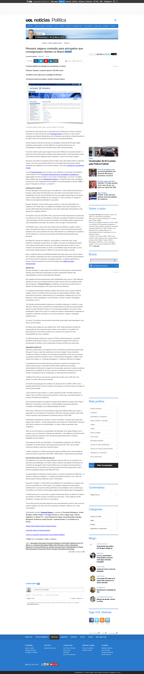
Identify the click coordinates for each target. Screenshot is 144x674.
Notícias (62, 1)
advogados (34, 543)
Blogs (92, 538)
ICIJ (81, 543)
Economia (49, 26)
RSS (47, 664)
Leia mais (96, 246)
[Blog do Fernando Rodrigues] (72, 34)
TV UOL (96, 1)
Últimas (29, 26)
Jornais (62, 26)
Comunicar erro (79, 551)
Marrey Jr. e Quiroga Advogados (37, 545)
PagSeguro (108, 1)
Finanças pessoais (30, 650)
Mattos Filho (53, 545)
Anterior (44, 43)
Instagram (107, 623)
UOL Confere (88, 26)
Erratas (103, 633)
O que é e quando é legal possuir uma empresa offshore (45, 535)
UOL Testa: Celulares (69, 648)
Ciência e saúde (88, 645)
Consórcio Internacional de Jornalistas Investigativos (60, 174)
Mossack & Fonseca (33, 547)
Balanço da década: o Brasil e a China (106, 600)
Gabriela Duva (75, 543)
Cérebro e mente (87, 650)
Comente (69, 51)
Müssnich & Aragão (47, 547)
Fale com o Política (93, 633)
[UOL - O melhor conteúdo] (29, 2)
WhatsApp (66, 652)
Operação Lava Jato (50, 648)
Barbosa (57, 543)
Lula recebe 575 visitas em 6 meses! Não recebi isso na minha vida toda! (106, 580)
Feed (102, 623)
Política (59, 20)
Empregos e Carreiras (31, 652)
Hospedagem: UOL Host (114, 672)
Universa (82, 1)
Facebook (39, 539)
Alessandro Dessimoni (46, 543)
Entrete (74, 1)
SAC (48, 1)
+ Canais (112, 26)
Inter (56, 26)
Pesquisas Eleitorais (107, 652)
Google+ (54, 539)
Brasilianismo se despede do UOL (106, 591)
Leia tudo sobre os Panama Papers (38, 530)
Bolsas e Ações (29, 648)
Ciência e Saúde (39, 26)
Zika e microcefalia (87, 648)
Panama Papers (56, 134)
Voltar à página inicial (55, 43)
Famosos (89, 1)
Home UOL (29, 637)
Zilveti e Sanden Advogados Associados (60, 549)
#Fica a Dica (66, 650)
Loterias (105, 26)
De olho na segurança (69, 654)
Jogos (90, 637)
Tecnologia (97, 26)
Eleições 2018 (77, 26)
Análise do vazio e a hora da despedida (106, 570)
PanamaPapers (71, 547)
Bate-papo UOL (101, 637)
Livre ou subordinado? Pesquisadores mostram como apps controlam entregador (105, 559)
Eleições (104, 645)
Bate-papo (54, 1)
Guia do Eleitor (105, 650)
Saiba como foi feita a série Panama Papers (41, 526)
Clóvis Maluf (65, 543)
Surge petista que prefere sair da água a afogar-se (105, 547)
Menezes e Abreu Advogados (68, 545)
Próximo (67, 43)
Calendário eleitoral (106, 648)
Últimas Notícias (106, 654)
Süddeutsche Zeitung (50, 179)
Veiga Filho (42, 549)
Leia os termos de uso (32, 604)
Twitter (46, 539)
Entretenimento (41, 637)
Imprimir (70, 551)
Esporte (68, 1)
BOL (101, 1)
